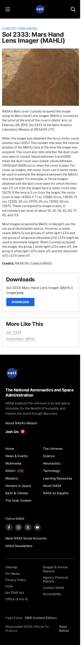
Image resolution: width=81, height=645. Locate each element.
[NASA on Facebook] (9, 527)
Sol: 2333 (13, 332)
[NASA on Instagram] (18, 527)
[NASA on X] (28, 527)
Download (20, 302)
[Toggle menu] (7, 9)
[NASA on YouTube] (37, 527)
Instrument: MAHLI (21, 339)
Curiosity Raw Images (19, 28)
